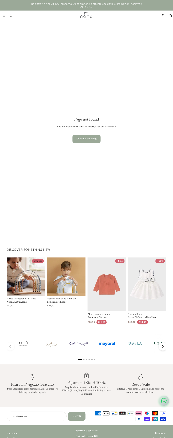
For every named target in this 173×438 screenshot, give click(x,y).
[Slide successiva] (41, 276)
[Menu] (4, 16)
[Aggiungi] (80, 291)
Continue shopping (86, 139)
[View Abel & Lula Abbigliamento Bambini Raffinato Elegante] (135, 343)
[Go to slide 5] (92, 359)
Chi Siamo (12, 433)
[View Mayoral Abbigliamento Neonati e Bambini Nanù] (107, 343)
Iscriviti (77, 416)
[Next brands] (163, 346)
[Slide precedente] (10, 276)
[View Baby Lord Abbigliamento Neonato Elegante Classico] (51, 343)
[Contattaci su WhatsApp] (164, 401)
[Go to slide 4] (89, 359)
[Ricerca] (11, 15)
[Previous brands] (10, 346)
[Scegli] (121, 306)
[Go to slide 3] (86, 359)
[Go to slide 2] (83, 359)
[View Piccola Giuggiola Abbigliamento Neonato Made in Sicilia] (79, 343)
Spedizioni (160, 433)
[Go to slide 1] (80, 359)
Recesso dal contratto (86, 431)
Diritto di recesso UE (86, 436)
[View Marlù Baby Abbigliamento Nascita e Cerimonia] (22, 343)
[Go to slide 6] (94, 359)
